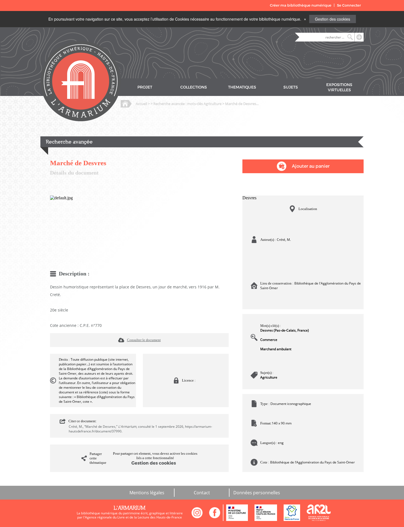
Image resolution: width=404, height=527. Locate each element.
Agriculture (268, 377)
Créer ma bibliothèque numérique (300, 5)
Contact (202, 493)
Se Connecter (349, 5)
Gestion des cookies (332, 19)
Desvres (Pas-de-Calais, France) (284, 330)
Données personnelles (256, 493)
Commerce (268, 339)
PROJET (144, 87)
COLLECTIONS (193, 87)
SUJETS (290, 87)
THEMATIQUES (242, 87)
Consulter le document (144, 340)
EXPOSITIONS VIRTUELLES (339, 87)
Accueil (141, 103)
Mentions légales (146, 493)
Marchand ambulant (275, 349)
